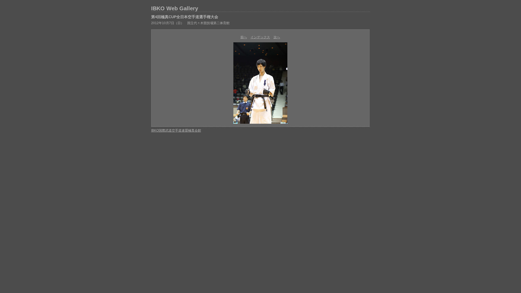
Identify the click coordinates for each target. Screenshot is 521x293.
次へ (277, 37)
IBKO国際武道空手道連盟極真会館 (176, 130)
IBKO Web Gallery (174, 8)
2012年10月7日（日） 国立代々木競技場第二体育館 (190, 23)
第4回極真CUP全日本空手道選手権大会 (184, 17)
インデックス (260, 37)
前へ (243, 37)
